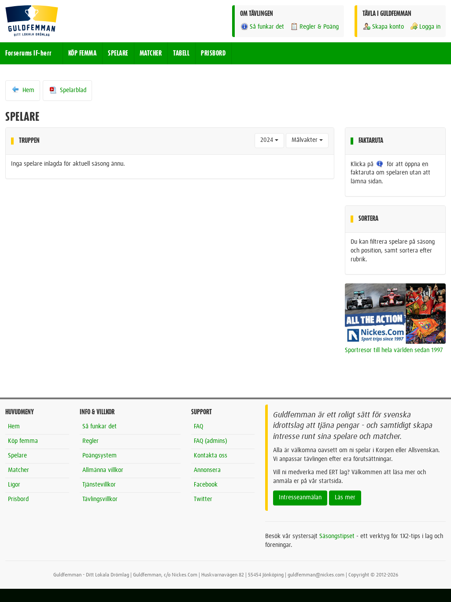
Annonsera (207, 470)
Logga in (429, 27)
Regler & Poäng (319, 27)
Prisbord (18, 499)
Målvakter (305, 140)
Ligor (14, 485)
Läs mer (345, 497)
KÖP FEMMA (82, 53)
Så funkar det (267, 27)
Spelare (17, 456)
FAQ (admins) (210, 441)
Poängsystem (99, 456)
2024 (267, 140)
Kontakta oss (210, 456)
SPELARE (118, 53)
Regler (90, 441)
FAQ (198, 427)
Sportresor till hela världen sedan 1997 (394, 350)
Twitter (203, 499)
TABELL (181, 53)
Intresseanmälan (300, 497)
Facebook (206, 485)
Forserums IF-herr (28, 53)
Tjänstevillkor (99, 485)
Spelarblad (72, 90)
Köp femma (23, 441)
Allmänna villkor (102, 470)
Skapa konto (388, 27)
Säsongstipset (337, 536)
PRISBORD (213, 53)
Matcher (18, 470)
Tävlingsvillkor (100, 499)
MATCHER (151, 53)
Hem (27, 90)
